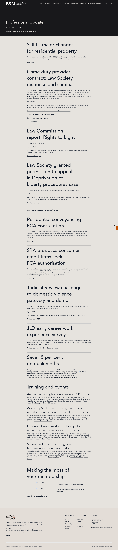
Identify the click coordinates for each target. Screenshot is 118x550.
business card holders (61, 374)
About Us (47, 4)
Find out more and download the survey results (42, 348)
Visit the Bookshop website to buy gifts (63, 377)
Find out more (31, 278)
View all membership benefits (37, 496)
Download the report (34, 156)
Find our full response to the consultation (40, 114)
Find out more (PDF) (33, 319)
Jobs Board (91, 4)
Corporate (68, 526)
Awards (82, 3)
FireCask (39, 546)
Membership (75, 4)
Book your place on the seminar (37, 118)
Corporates (66, 4)
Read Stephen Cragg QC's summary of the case (42, 210)
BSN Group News (15, 31)
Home (41, 4)
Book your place (40, 403)
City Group (80, 519)
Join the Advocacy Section (43, 421)
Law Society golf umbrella (44, 374)
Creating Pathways (82, 524)
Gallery (105, 4)
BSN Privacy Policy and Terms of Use (102, 546)
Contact (98, 4)
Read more (30, 63)
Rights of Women (32, 312)
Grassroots (79, 522)
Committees (55, 3)
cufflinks (30, 374)
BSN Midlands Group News (28, 31)
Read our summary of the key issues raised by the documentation (48, 111)
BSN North (80, 526)
